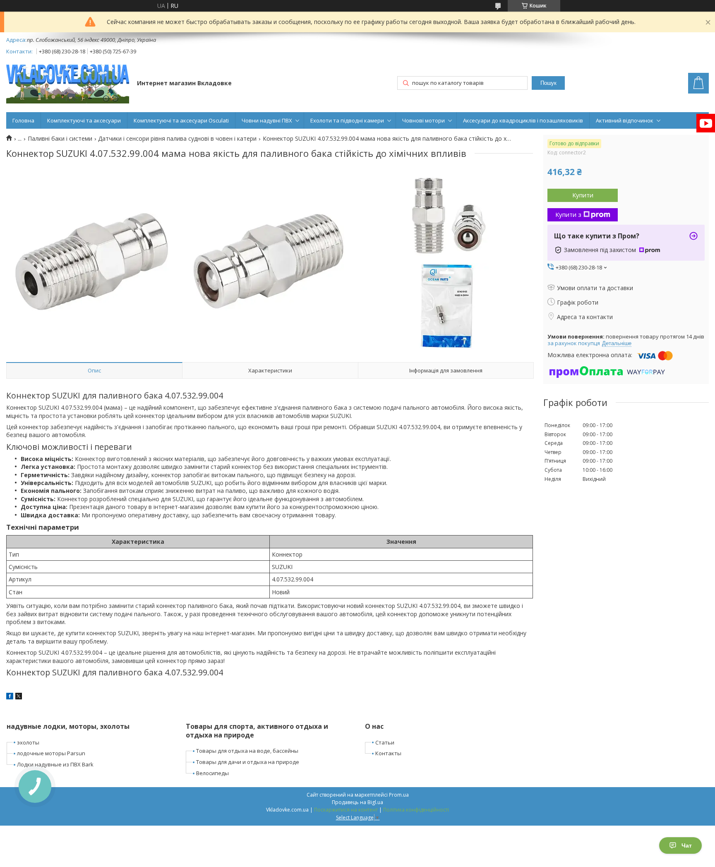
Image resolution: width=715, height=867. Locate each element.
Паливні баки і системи (60, 138)
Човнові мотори (423, 120)
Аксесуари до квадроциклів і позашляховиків (523, 120)
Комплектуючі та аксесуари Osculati (181, 120)
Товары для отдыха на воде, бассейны (247, 750)
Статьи (384, 742)
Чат (686, 845)
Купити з (568, 214)
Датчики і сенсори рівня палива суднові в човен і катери (177, 138)
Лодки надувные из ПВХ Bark (55, 764)
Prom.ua (399, 794)
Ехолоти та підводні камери (347, 120)
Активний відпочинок (624, 120)
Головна (23, 120)
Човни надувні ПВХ (267, 120)
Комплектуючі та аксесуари (84, 120)
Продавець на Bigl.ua (357, 802)
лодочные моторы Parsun (51, 753)
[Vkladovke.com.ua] (67, 83)
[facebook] (9, 697)
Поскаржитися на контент (346, 809)
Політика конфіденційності (416, 809)
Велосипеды (212, 773)
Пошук (548, 83)
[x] (18, 697)
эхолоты (28, 742)
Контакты (388, 753)
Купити (582, 195)
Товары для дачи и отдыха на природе (247, 762)
